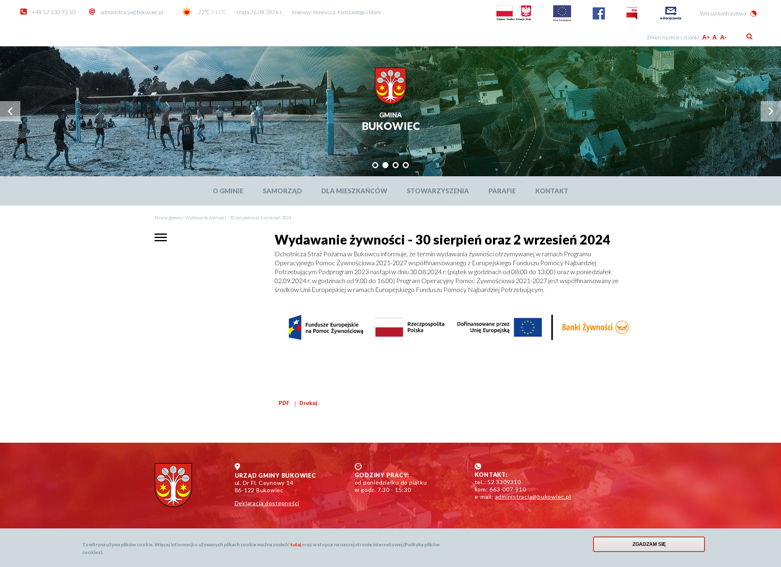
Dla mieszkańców (354, 191)
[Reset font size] (715, 37)
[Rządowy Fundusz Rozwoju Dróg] (514, 19)
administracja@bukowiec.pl (131, 12)
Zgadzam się (649, 544)
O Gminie (228, 191)
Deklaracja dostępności (267, 503)
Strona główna (168, 217)
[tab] (375, 165)
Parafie (502, 191)
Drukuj (308, 403)
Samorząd (282, 191)
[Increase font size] (706, 37)
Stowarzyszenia (438, 191)
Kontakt (551, 191)
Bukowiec (391, 122)
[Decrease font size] (724, 37)
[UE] (562, 19)
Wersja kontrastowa (723, 13)
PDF (284, 403)
